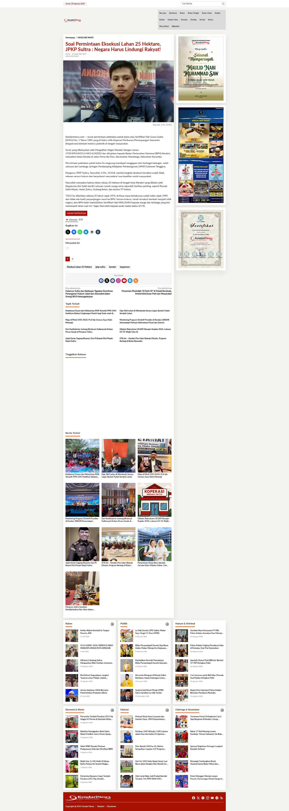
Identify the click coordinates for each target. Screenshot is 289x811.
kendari (112, 267)
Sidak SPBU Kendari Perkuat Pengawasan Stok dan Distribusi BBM (96, 747)
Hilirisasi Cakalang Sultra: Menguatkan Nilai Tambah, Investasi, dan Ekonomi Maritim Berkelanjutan (96, 662)
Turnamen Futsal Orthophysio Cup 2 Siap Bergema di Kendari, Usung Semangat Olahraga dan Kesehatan (205, 718)
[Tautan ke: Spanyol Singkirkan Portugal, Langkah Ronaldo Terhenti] (181, 751)
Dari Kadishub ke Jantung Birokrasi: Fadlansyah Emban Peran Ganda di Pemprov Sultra (89, 330)
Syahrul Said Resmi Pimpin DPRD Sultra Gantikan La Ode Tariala (149, 691)
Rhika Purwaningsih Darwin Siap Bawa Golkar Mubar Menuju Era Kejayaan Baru (151, 647)
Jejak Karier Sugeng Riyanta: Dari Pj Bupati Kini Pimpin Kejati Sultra (89, 340)
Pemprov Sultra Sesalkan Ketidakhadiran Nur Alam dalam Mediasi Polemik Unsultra (79, 608)
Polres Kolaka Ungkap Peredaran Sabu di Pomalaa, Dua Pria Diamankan (207, 647)
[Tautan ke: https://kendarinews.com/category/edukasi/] (167, 710)
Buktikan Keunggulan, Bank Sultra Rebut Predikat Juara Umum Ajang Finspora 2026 (95, 733)
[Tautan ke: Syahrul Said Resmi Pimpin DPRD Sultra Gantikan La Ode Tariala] (126, 695)
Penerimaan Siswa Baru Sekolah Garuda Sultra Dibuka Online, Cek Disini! (152, 564)
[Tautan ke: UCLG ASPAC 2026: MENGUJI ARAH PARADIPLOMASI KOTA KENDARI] (71, 651)
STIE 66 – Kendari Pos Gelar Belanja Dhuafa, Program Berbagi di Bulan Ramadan (143, 340)
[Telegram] (130, 280)
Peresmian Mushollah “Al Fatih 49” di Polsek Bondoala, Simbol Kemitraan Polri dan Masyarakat (146, 291)
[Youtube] (124, 280)
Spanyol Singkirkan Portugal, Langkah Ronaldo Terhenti (206, 747)
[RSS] (135, 280)
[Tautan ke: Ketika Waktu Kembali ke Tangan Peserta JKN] (71, 636)
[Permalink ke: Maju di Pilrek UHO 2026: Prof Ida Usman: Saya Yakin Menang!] (155, 456)
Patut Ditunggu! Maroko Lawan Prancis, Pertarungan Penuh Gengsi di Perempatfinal (206, 777)
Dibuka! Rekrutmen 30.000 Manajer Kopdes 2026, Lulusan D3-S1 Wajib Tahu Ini (145, 330)
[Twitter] (106, 280)
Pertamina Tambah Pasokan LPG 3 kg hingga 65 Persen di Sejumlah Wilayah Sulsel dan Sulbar (96, 718)
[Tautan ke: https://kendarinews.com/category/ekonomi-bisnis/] (112, 710)
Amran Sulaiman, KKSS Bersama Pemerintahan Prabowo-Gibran (94, 691)
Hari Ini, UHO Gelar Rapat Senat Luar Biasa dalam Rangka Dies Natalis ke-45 (151, 763)
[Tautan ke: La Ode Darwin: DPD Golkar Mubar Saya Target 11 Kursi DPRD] (126, 636)
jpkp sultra (100, 267)
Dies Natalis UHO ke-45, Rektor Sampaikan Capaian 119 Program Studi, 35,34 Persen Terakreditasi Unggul (149, 748)
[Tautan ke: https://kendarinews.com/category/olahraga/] (222, 710)
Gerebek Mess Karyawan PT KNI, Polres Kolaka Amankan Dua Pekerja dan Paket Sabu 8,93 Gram (206, 632)
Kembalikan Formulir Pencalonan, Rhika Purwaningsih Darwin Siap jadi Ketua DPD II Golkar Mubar (150, 662)
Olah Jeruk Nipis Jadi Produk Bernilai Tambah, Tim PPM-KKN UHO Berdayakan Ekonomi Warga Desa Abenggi (151, 777)
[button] (223, 3)
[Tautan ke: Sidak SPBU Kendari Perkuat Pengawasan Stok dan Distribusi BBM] (71, 751)
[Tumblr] (112, 280)
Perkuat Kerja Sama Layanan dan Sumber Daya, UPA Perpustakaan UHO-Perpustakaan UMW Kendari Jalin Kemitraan (150, 718)
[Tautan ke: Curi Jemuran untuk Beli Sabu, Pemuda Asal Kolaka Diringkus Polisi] (181, 680)
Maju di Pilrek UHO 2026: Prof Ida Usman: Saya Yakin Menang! (88, 321)
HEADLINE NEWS (72, 56)
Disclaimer (111, 807)
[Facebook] (101, 280)
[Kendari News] (72, 20)
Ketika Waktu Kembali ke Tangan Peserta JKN (94, 632)
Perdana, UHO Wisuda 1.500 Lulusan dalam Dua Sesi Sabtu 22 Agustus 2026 (151, 733)
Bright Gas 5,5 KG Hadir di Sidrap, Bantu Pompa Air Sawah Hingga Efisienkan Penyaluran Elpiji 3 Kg (94, 763)
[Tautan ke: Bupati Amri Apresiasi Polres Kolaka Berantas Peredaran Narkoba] (181, 695)
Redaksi (100, 807)
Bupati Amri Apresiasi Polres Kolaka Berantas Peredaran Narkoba (205, 691)
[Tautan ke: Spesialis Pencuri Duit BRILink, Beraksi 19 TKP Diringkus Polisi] (181, 665)
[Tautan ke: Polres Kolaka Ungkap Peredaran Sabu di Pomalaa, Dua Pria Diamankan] (181, 651)
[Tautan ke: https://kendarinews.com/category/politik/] (167, 624)
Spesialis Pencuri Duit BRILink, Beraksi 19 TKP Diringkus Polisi (206, 661)
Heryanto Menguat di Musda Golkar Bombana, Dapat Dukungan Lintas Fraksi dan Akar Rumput (150, 676)
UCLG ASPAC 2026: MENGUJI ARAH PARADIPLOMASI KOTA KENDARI (96, 647)
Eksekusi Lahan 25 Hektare (79, 267)
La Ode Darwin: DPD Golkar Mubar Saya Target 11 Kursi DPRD (150, 632)
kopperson (125, 267)
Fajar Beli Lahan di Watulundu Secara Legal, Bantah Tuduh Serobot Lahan (145, 312)
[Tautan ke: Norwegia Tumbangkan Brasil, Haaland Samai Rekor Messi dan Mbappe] (181, 766)
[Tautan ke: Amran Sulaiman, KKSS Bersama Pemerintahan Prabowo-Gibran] (71, 695)
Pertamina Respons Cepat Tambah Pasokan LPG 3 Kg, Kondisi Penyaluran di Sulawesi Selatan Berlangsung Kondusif (95, 777)
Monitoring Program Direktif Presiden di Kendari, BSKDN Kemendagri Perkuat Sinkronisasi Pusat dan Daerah (144, 321)
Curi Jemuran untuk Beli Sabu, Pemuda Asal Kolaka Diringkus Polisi (207, 676)
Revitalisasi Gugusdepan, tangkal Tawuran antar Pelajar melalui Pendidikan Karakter (94, 676)
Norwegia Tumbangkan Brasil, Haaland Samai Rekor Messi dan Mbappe (204, 763)
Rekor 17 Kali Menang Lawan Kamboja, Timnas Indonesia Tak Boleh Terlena (206, 733)
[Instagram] (118, 280)
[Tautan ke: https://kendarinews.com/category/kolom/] (112, 624)
